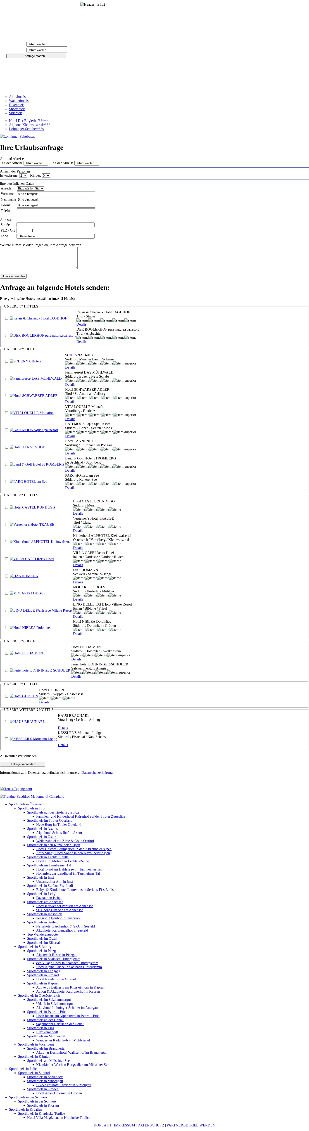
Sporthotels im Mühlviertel (46, 1036)
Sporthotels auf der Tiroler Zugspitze (53, 812)
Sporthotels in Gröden (43, 1089)
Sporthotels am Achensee (45, 902)
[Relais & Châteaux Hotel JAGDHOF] (38, 318)
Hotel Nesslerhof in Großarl (56, 979)
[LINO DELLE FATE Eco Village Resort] (41, 610)
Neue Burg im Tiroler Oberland (58, 824)
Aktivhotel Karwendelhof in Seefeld (62, 930)
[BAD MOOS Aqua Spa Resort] (34, 430)
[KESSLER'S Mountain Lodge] (33, 739)
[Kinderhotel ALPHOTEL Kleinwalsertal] (40, 542)
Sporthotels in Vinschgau (45, 1081)
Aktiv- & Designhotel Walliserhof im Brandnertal (71, 1052)
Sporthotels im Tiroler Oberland (49, 820)
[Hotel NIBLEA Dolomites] (30, 627)
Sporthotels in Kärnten (34, 1056)
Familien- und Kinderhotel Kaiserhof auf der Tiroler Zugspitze (80, 816)
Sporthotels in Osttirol (42, 837)
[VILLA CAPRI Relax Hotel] (32, 559)
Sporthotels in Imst (40, 877)
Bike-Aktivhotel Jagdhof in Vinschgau (63, 1085)
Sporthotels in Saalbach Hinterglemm (53, 959)
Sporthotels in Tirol (31, 808)
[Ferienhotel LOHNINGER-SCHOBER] (40, 670)
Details (81, 324)
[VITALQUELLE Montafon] (32, 413)
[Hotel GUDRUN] (24, 696)
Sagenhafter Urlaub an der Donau (60, 1024)
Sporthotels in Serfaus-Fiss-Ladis (50, 885)
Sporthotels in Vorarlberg (36, 1044)
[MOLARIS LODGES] (27, 593)
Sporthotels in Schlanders (45, 1077)
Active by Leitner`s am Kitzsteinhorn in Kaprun (70, 987)
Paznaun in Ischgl (49, 898)
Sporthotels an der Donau (45, 1020)
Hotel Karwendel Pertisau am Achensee (64, 906)
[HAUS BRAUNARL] (27, 722)
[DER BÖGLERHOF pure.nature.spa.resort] (43, 335)
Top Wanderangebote (42, 934)
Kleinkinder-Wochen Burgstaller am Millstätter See (72, 1065)
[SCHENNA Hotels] (25, 361)
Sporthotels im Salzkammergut (49, 999)
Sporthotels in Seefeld (42, 922)
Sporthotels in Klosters (43, 1105)
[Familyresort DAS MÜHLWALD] (36, 378)
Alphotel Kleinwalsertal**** (29, 125)
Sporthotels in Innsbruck (44, 914)
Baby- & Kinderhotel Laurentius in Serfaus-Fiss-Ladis (75, 890)
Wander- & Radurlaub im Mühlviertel (63, 1040)
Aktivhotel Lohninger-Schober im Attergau (67, 1008)
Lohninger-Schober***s (26, 129)
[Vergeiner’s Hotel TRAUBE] (32, 524)
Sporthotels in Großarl (43, 975)
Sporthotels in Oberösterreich (39, 995)
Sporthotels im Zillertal (43, 942)
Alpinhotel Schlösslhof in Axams (59, 833)
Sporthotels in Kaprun (43, 983)
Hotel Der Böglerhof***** (28, 121)
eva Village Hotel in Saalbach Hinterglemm (67, 963)
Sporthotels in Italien (23, 1069)
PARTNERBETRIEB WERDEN (191, 1125)
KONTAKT (103, 1125)
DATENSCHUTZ (151, 1125)
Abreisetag (16, 50)
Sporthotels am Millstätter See (48, 1060)
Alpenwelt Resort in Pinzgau (56, 955)
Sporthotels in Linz (40, 1028)
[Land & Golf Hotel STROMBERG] (37, 464)
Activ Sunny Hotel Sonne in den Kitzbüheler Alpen (73, 853)
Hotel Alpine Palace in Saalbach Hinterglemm (69, 967)
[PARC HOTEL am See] (28, 481)
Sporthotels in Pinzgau (43, 951)
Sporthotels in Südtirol (34, 1073)
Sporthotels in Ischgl (41, 894)
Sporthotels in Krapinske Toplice (41, 1113)
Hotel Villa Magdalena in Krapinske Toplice (58, 1117)
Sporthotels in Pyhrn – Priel (47, 1012)
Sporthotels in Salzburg (34, 947)
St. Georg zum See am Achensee (59, 910)
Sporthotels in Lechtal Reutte (48, 857)
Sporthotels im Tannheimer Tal (49, 865)
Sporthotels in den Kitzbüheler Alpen (53, 845)
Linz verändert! (47, 1032)
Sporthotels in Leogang (43, 971)
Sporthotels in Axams (42, 829)
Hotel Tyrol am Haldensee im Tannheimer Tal (69, 869)
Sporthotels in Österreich (26, 804)
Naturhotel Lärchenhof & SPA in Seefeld (65, 926)
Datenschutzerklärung (97, 772)
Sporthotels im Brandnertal (46, 1048)
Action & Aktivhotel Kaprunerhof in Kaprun (68, 991)
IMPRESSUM (124, 1125)
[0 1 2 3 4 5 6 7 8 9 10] (46, 175)
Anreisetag (16, 44)
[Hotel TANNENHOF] (27, 447)
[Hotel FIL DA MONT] (27, 653)
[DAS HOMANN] (24, 576)
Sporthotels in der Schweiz (28, 1097)
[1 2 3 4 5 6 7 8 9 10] (23, 175)
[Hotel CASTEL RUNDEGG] (32, 507)
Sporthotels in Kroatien (25, 1109)
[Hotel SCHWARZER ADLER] (34, 396)
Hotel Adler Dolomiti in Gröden (59, 1093)
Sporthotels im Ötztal (42, 938)
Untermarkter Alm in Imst (54, 881)
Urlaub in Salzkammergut (54, 1004)
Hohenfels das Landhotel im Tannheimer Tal (68, 873)
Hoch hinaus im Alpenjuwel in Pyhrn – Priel (68, 1016)
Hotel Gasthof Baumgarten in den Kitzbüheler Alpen (74, 849)
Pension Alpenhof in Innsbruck (58, 918)
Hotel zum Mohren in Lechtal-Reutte (62, 861)
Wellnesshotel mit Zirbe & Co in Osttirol (65, 841)
